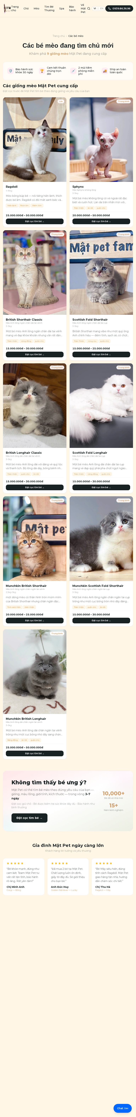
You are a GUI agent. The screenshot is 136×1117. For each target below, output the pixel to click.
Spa (61, 8)
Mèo (36, 8)
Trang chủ (15, 8)
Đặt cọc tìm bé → (34, 221)
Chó (26, 8)
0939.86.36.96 (121, 8)
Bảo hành (72, 8)
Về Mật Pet (83, 8)
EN (101, 8)
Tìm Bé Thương (49, 8)
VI (95, 8)
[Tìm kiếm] (89, 8)
